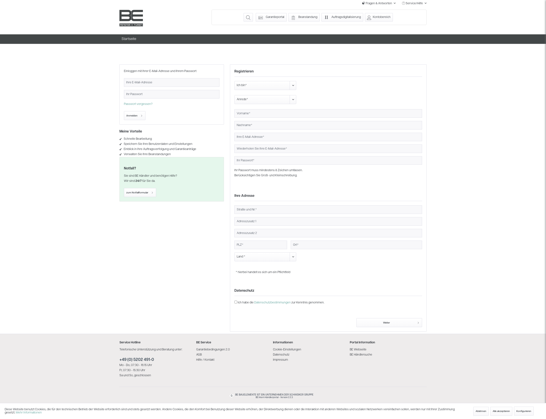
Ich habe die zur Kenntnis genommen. (281, 302)
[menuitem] (248, 17)
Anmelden (132, 116)
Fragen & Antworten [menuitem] (379, 3)
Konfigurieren (523, 411)
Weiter (386, 323)
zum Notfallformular (137, 192)
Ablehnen (481, 411)
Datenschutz (281, 354)
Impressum (280, 360)
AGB (199, 354)
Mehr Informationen (29, 412)
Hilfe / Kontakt (205, 360)
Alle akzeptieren (501, 411)
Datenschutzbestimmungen (272, 302)
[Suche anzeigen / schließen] (248, 17)
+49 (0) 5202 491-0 (136, 360)
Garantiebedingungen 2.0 (213, 349)
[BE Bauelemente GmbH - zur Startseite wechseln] (131, 18)
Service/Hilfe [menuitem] (414, 3)
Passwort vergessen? (138, 104)
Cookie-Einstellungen (287, 349)
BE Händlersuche (361, 354)
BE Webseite (358, 349)
